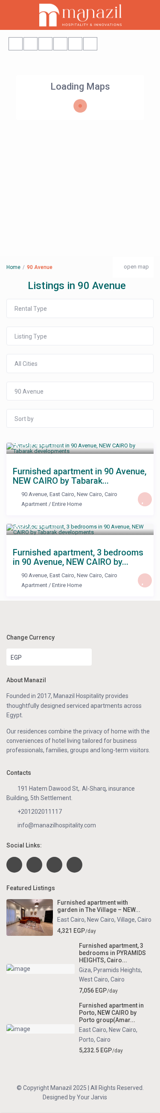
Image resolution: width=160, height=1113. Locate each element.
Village (126, 919)
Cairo (111, 494)
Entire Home (67, 504)
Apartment (34, 504)
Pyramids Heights (117, 970)
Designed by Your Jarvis (75, 1097)
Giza (85, 970)
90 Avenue (34, 494)
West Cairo (93, 979)
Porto (86, 1039)
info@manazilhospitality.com (56, 825)
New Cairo (89, 494)
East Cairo (61, 494)
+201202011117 (39, 811)
